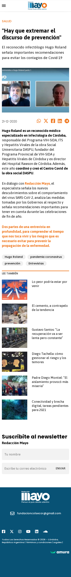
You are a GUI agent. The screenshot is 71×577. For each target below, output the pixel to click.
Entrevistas (36, 263)
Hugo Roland (14, 257)
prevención (12, 263)
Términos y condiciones (39, 542)
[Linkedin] (60, 121)
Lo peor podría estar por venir (49, 284)
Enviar (60, 468)
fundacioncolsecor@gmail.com (39, 513)
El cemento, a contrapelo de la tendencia (50, 308)
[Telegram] (67, 121)
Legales (57, 542)
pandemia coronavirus (46, 257)
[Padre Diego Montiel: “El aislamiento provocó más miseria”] (14, 386)
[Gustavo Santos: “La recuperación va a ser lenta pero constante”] (14, 338)
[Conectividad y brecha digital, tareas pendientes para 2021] (14, 409)
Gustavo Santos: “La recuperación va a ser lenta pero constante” (47, 334)
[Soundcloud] (45, 531)
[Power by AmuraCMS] (59, 552)
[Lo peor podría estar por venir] (14, 290)
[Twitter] (46, 121)
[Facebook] (53, 121)
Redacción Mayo (37, 183)
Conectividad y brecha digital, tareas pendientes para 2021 (50, 406)
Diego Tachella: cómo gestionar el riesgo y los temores (49, 358)
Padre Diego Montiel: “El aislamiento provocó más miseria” (50, 382)
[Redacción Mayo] (37, 5)
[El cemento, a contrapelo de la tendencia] (14, 314)
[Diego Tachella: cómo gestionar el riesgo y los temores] (14, 362)
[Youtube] (28, 531)
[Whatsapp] (39, 121)
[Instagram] (20, 531)
